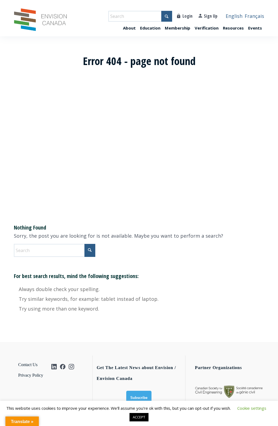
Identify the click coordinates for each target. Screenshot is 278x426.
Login (187, 16)
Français (254, 16)
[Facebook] (62, 366)
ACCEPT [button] (139, 417)
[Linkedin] (54, 366)
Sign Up (210, 16)
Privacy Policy (30, 375)
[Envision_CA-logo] (40, 22)
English (234, 16)
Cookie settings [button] (251, 408)
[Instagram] (71, 366)
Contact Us (27, 364)
